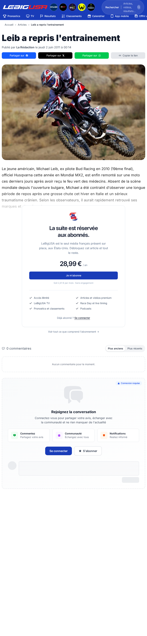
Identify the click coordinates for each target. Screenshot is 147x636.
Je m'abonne (73, 275)
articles (22, 24)
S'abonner (90, 451)
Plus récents (134, 348)
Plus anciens (115, 348)
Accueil (9, 24)
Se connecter (82, 317)
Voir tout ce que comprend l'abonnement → (73, 331)
